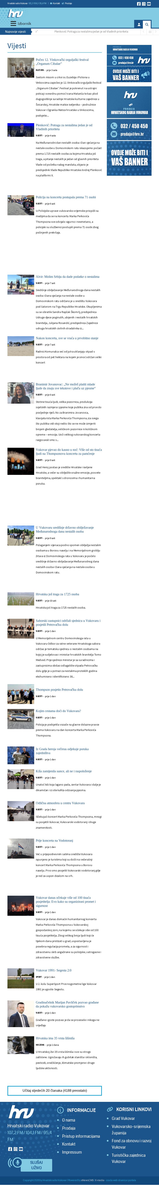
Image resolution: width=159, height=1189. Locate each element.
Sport (39, 977)
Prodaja (68, 3)
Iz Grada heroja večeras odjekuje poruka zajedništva (62, 751)
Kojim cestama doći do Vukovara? (58, 711)
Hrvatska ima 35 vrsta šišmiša (55, 1038)
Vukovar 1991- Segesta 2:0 (53, 970)
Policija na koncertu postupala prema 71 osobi (66, 197)
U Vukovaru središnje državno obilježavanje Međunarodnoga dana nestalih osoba (65, 529)
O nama (68, 1120)
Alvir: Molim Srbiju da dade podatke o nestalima (67, 276)
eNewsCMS (87, 1180)
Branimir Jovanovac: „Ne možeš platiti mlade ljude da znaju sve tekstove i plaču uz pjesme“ (66, 386)
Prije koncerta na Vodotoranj (54, 840)
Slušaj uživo (36, 1165)
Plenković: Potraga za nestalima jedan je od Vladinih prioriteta (80, 31)
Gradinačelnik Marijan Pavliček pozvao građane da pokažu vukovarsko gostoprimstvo (67, 1004)
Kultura (40, 70)
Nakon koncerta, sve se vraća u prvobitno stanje (67, 338)
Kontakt (56, 3)
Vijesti (39, 135)
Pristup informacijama (81, 1136)
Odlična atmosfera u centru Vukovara (60, 803)
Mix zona (40, 1045)
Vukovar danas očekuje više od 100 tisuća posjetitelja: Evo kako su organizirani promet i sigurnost (66, 901)
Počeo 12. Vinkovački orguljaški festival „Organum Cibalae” (62, 61)
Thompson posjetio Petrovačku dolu (59, 689)
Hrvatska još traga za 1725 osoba (57, 594)
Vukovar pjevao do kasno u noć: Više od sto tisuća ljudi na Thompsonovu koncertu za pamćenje (69, 451)
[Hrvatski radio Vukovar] (15, 13)
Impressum (72, 1152)
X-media (99, 1180)
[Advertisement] (54, 259)
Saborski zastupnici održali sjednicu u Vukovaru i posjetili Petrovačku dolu (68, 622)
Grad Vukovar (123, 1118)
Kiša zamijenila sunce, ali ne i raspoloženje (64, 771)
